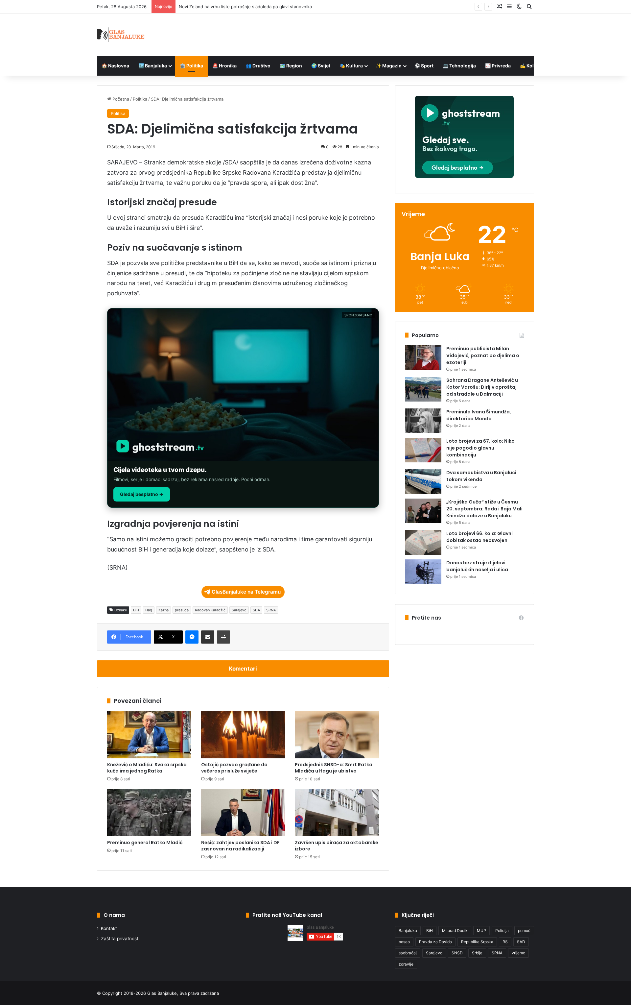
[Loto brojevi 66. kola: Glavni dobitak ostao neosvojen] (423, 542)
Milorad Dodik (455, 930)
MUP (481, 930)
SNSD (457, 952)
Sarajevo (239, 610)
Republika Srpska (477, 941)
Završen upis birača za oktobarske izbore (336, 845)
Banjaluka (408, 930)
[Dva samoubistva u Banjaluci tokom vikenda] (423, 481)
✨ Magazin (389, 65)
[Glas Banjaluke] (121, 35)
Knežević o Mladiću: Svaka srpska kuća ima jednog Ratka (147, 767)
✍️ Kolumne (533, 65)
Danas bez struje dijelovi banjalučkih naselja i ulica (477, 566)
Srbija (477, 952)
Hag (148, 610)
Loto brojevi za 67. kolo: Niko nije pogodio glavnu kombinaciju (480, 448)
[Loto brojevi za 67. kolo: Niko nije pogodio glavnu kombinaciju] (423, 450)
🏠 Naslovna (115, 65)
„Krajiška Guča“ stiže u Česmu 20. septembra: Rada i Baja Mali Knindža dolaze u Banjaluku (484, 509)
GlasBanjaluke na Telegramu (246, 592)
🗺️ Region (291, 65)
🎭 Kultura (351, 65)
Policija (502, 930)
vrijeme (518, 952)
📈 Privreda (498, 65)
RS (505, 941)
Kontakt (109, 928)
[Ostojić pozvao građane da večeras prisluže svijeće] (243, 734)
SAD (521, 941)
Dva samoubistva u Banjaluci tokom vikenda (481, 476)
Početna (120, 99)
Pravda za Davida (435, 941)
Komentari (243, 668)
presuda (182, 610)
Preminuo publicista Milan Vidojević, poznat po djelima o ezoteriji (482, 355)
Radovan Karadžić (210, 610)
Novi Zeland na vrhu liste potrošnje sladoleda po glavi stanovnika (245, 6)
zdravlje (406, 964)
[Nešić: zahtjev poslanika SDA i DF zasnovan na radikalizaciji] (243, 812)
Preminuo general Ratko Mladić (144, 842)
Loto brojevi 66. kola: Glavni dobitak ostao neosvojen (479, 537)
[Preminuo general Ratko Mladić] (149, 812)
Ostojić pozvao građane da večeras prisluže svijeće (234, 767)
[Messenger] (192, 637)
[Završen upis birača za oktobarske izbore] (337, 812)
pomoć (524, 930)
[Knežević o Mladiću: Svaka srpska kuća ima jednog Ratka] (149, 734)
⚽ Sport (423, 65)
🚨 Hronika (224, 65)
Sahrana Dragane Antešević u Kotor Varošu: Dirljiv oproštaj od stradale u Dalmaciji (482, 387)
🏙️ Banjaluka (152, 65)
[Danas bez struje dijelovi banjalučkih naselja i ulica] (423, 571)
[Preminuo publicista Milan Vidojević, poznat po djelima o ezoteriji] (423, 357)
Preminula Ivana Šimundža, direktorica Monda (478, 415)
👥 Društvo (258, 65)
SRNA (271, 610)
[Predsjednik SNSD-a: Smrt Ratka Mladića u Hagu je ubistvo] (337, 734)
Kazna (163, 610)
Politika (140, 99)
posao (404, 941)
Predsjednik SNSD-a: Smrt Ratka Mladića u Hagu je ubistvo (333, 767)
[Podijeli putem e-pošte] (207, 637)
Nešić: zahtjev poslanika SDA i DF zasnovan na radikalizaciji (240, 845)
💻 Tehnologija (459, 65)
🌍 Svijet (320, 65)
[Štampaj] (223, 637)
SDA (256, 610)
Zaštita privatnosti (120, 938)
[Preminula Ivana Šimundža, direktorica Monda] (423, 420)
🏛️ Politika (191, 65)
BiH (136, 610)
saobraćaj (408, 952)
